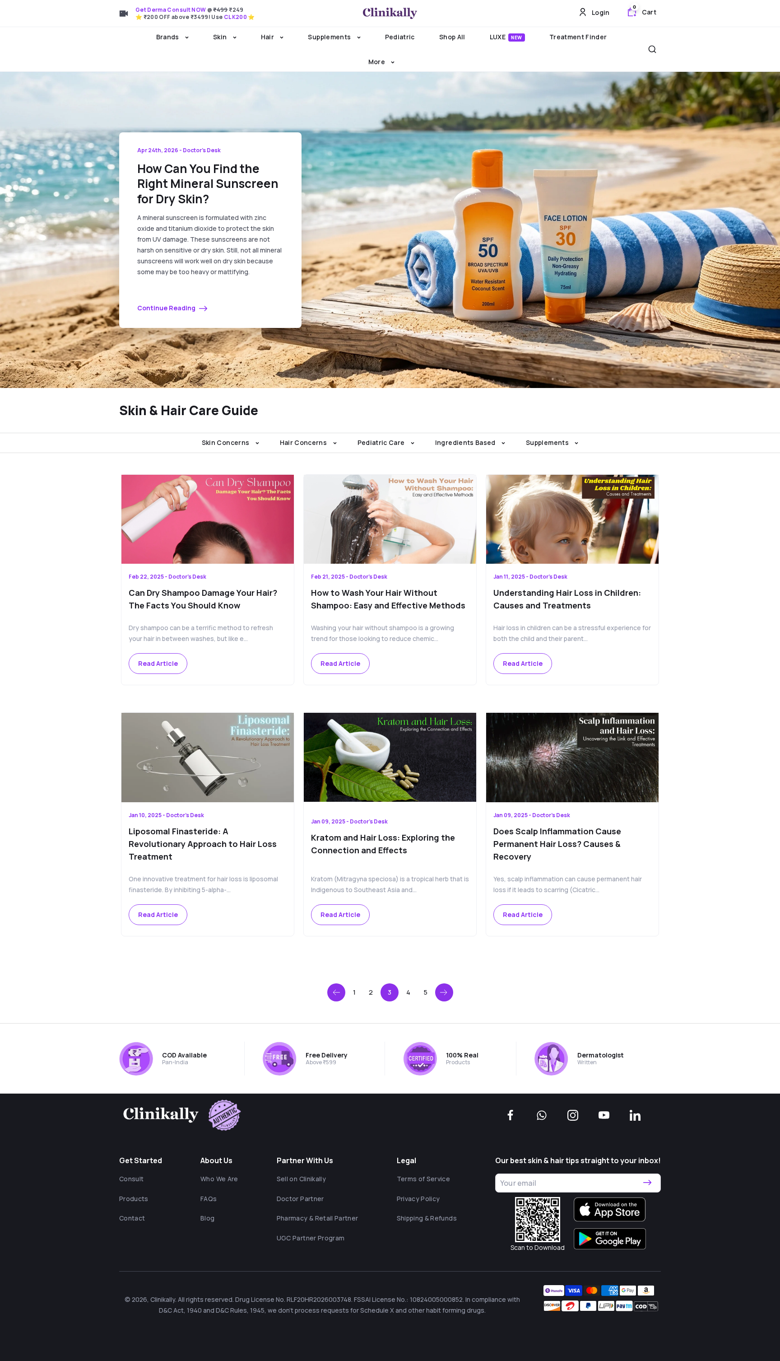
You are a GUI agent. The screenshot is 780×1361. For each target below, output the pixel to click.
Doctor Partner (300, 1198)
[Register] (647, 1183)
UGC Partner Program (311, 1238)
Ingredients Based (466, 442)
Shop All (452, 37)
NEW (516, 37)
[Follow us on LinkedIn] (635, 1115)
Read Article (158, 663)
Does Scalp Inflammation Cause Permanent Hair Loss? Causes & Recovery (557, 844)
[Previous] (336, 992)
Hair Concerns (304, 442)
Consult (131, 1178)
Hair (268, 37)
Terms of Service (423, 1178)
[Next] (444, 992)
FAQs (208, 1198)
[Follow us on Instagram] (572, 1115)
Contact (132, 1218)
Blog (207, 1218)
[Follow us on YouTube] (604, 1115)
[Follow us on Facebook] (510, 1115)
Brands (168, 37)
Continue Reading (167, 308)
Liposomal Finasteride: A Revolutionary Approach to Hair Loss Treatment (203, 844)
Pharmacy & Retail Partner (317, 1218)
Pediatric (400, 37)
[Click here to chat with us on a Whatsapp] (541, 1115)
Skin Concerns (226, 442)
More (377, 61)
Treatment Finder (578, 37)
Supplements (330, 37)
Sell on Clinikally (301, 1178)
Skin (220, 37)
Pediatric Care (382, 442)
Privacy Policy (418, 1198)
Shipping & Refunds (427, 1218)
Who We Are (219, 1178)
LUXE (506, 37)
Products (134, 1198)
